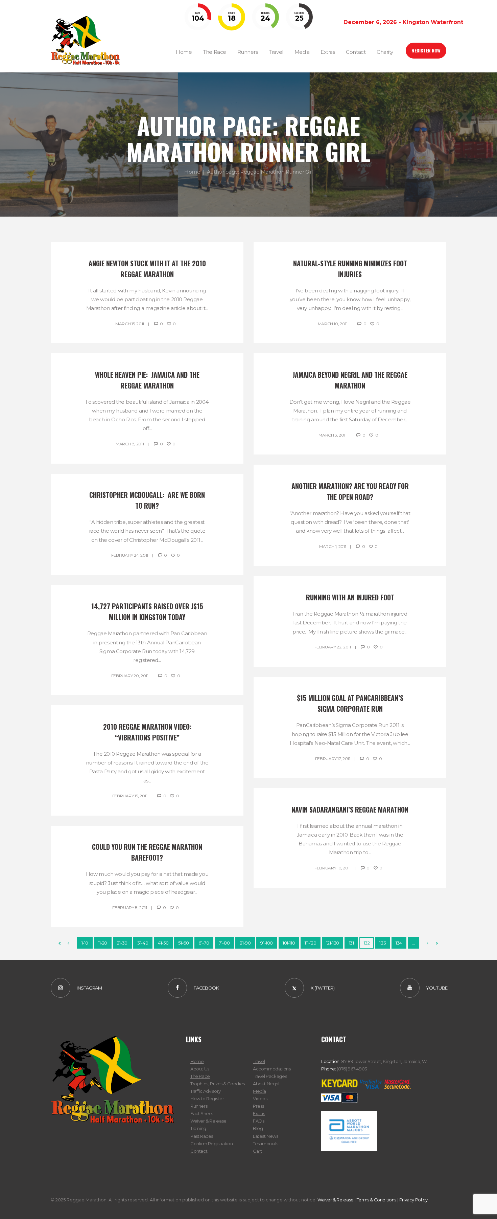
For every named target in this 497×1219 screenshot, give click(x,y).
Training (198, 1128)
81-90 (245, 943)
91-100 (266, 943)
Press (258, 1106)
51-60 (183, 943)
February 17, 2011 (332, 758)
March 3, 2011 (332, 435)
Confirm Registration (211, 1143)
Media (259, 1091)
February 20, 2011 (129, 675)
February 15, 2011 (129, 795)
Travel (259, 1061)
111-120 (310, 943)
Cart (257, 1151)
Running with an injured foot (350, 597)
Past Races (201, 1136)
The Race (200, 1076)
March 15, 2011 (129, 323)
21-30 (122, 943)
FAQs (258, 1121)
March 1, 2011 (332, 546)
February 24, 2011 (129, 555)
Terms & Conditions (376, 1199)
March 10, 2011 (333, 323)
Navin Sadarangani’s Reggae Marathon (349, 809)
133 (382, 943)
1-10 (84, 943)
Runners (198, 1106)
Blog (258, 1128)
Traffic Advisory (205, 1091)
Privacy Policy (413, 1199)
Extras (259, 1113)
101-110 (289, 943)
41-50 (163, 943)
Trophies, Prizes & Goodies (217, 1083)
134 (399, 943)
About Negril (266, 1083)
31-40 (142, 943)
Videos (260, 1098)
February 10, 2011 (332, 867)
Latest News (265, 1136)
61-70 (203, 943)
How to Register (207, 1098)
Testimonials (265, 1143)
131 (351, 943)
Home (192, 172)
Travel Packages (270, 1076)
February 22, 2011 (332, 646)
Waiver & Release (208, 1121)
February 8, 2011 (129, 907)
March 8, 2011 (130, 443)
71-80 (224, 943)
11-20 (102, 943)
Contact (198, 1151)
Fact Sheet (201, 1113)
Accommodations (272, 1068)
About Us (199, 1068)
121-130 (332, 943)
